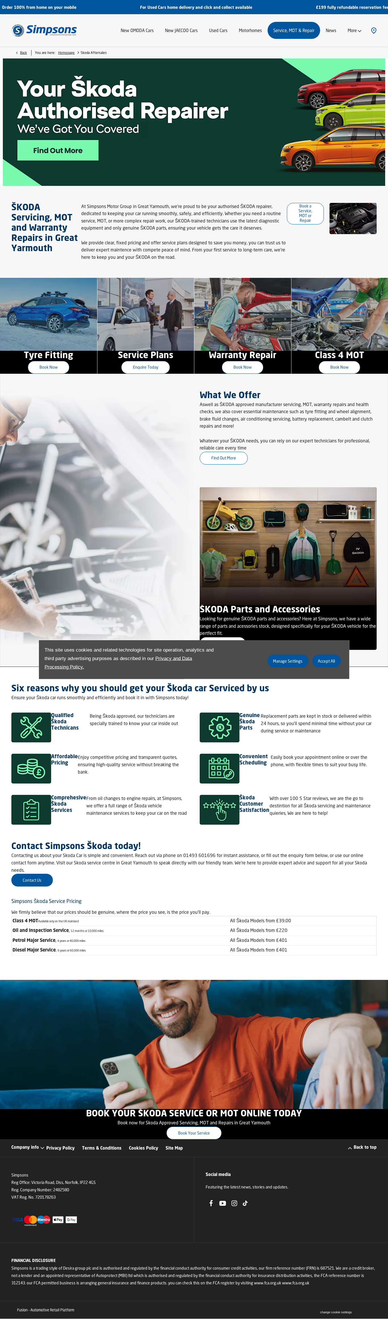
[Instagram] (234, 1203)
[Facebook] (211, 1203)
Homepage (66, 53)
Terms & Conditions (102, 1148)
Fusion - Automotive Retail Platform (45, 1310)
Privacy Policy (60, 1148)
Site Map (174, 1148)
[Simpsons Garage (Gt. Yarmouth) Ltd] (44, 30)
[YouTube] (223, 1203)
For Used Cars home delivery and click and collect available (100, 8)
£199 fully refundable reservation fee (256, 8)
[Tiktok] (245, 1203)
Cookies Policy (143, 1148)
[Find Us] (373, 30)
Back (23, 53)
